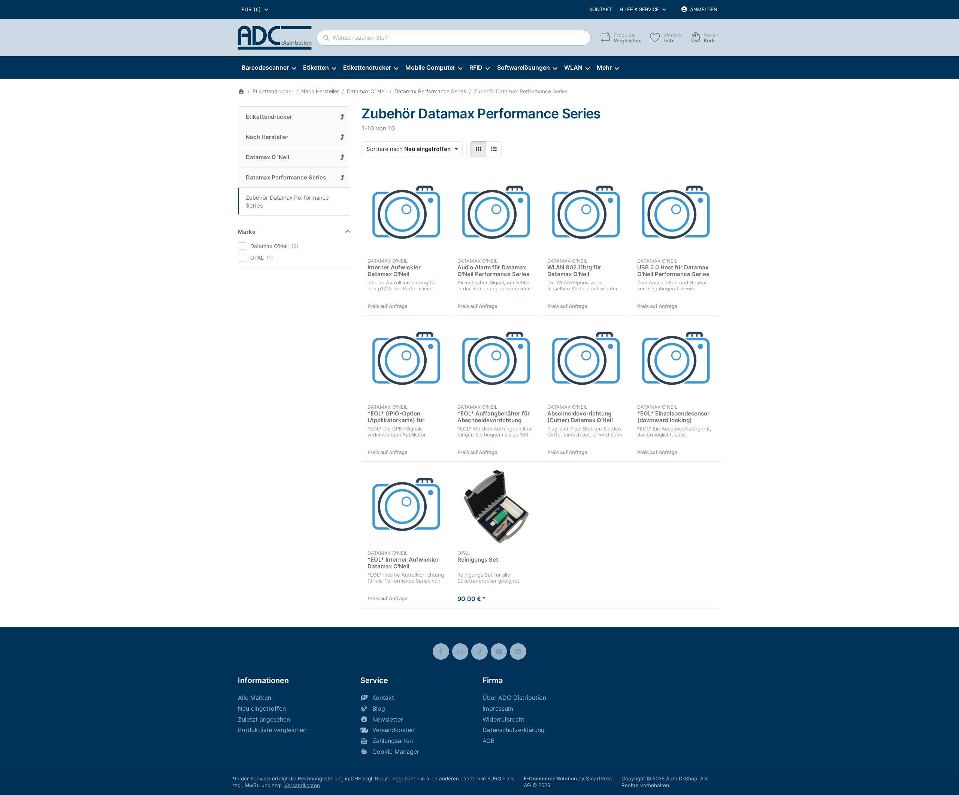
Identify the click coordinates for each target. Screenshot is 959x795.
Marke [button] (246, 231)
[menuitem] (268, 67)
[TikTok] (479, 651)
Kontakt (600, 9)
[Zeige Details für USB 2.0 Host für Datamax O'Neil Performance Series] (676, 214)
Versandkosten (302, 785)
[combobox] (255, 9)
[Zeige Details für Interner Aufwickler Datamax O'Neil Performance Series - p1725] (406, 214)
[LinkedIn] (518, 651)
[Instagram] (460, 651)
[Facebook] (441, 651)
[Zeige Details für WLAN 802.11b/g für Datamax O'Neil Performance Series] (586, 214)
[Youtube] (499, 651)
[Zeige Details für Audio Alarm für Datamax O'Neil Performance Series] (496, 214)
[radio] (478, 149)
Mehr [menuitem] (604, 67)
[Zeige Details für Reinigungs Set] (496, 506)
